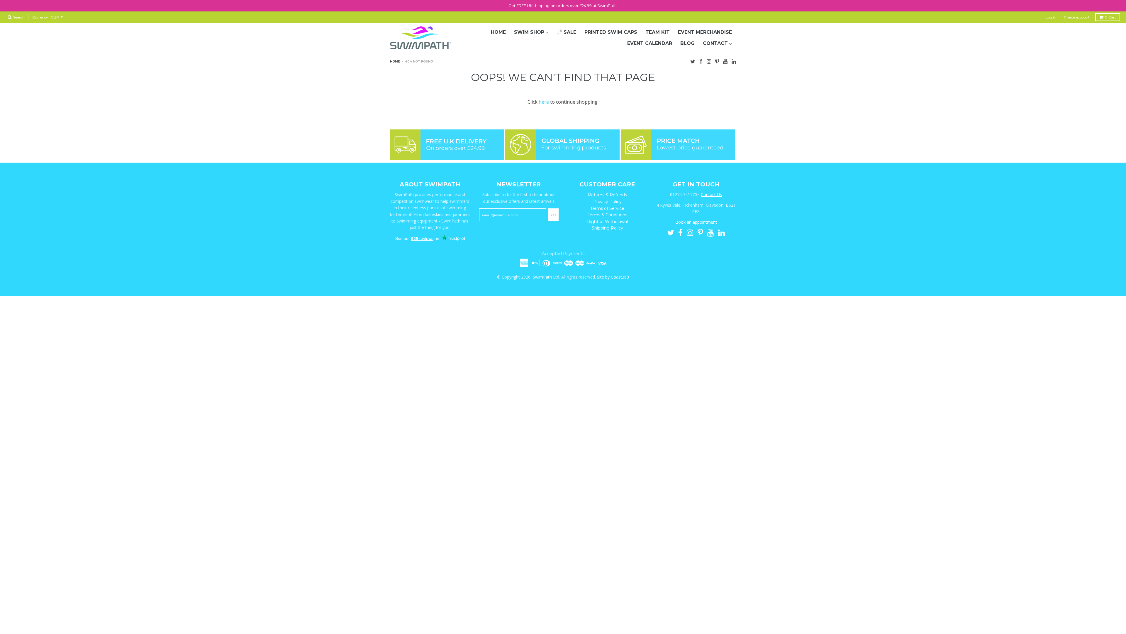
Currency (40, 17)
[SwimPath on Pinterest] (717, 60)
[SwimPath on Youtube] (725, 60)
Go (553, 215)
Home (395, 61)
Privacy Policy (607, 201)
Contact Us (711, 194)
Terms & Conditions (607, 214)
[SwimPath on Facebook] (701, 60)
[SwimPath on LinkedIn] (734, 60)
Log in (1051, 17)
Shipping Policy (607, 228)
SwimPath (542, 277)
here (544, 102)
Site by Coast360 (613, 277)
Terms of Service (607, 208)
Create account (1077, 17)
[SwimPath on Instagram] (709, 60)
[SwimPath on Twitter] (692, 60)
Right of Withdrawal (607, 221)
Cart (1110, 17)
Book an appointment (696, 222)
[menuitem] (498, 32)
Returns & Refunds (607, 195)
